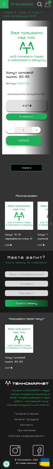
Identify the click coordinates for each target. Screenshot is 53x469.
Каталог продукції (26, 419)
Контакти (26, 424)
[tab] (26, 167)
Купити (24, 140)
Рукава (22, 12)
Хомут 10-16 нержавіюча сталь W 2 (18, 238)
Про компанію (26, 430)
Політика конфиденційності (26, 435)
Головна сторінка (26, 413)
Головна (8, 12)
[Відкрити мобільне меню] (4, 4)
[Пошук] (39, 4)
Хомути (36, 12)
